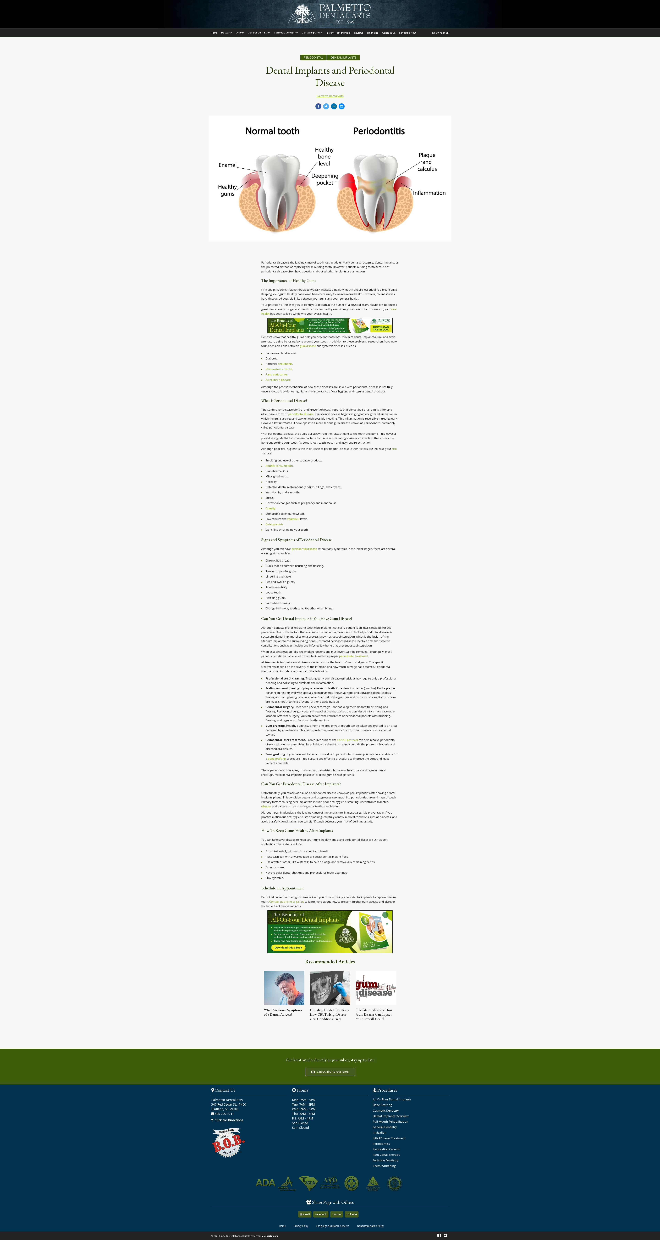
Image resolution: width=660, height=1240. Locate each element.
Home (214, 32)
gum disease (308, 346)
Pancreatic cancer (277, 374)
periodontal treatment (353, 656)
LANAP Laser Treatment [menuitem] (389, 1138)
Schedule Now (407, 32)
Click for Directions (228, 1120)
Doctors (226, 32)
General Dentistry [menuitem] (385, 1127)
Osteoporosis (274, 524)
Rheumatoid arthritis (279, 369)
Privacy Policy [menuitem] (301, 1225)
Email (306, 1214)
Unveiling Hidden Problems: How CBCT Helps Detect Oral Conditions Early (329, 1014)
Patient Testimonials (338, 32)
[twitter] (326, 106)
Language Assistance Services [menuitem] (332, 1225)
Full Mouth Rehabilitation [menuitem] (390, 1121)
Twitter (336, 1214)
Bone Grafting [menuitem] (382, 1105)
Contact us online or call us (286, 902)
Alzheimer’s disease (278, 380)
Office (239, 32)
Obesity (270, 508)
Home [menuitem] (282, 1225)
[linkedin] (334, 106)
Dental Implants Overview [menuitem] (391, 1116)
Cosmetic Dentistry (285, 32)
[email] (342, 106)
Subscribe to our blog (332, 1071)
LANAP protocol (347, 740)
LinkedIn (351, 1214)
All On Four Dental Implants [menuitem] (392, 1099)
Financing (372, 32)
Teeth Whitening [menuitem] (384, 1166)
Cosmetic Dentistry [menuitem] (386, 1110)
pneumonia (285, 364)
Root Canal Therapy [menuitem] (386, 1155)
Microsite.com (269, 1235)
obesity (266, 806)
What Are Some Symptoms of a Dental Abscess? (283, 1012)
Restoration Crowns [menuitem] (386, 1149)
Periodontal (313, 57)
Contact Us (388, 32)
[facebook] (318, 106)
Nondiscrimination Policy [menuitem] (370, 1225)
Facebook (321, 1214)
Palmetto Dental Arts (330, 96)
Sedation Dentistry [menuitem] (385, 1160)
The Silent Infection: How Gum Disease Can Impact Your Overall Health (374, 1014)
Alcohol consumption (279, 466)
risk (394, 449)
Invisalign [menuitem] (379, 1132)
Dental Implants (311, 32)
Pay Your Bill (442, 32)
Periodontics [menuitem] (381, 1144)
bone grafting (277, 759)
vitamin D (293, 519)
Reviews (358, 32)
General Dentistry (258, 32)
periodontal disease (301, 414)
